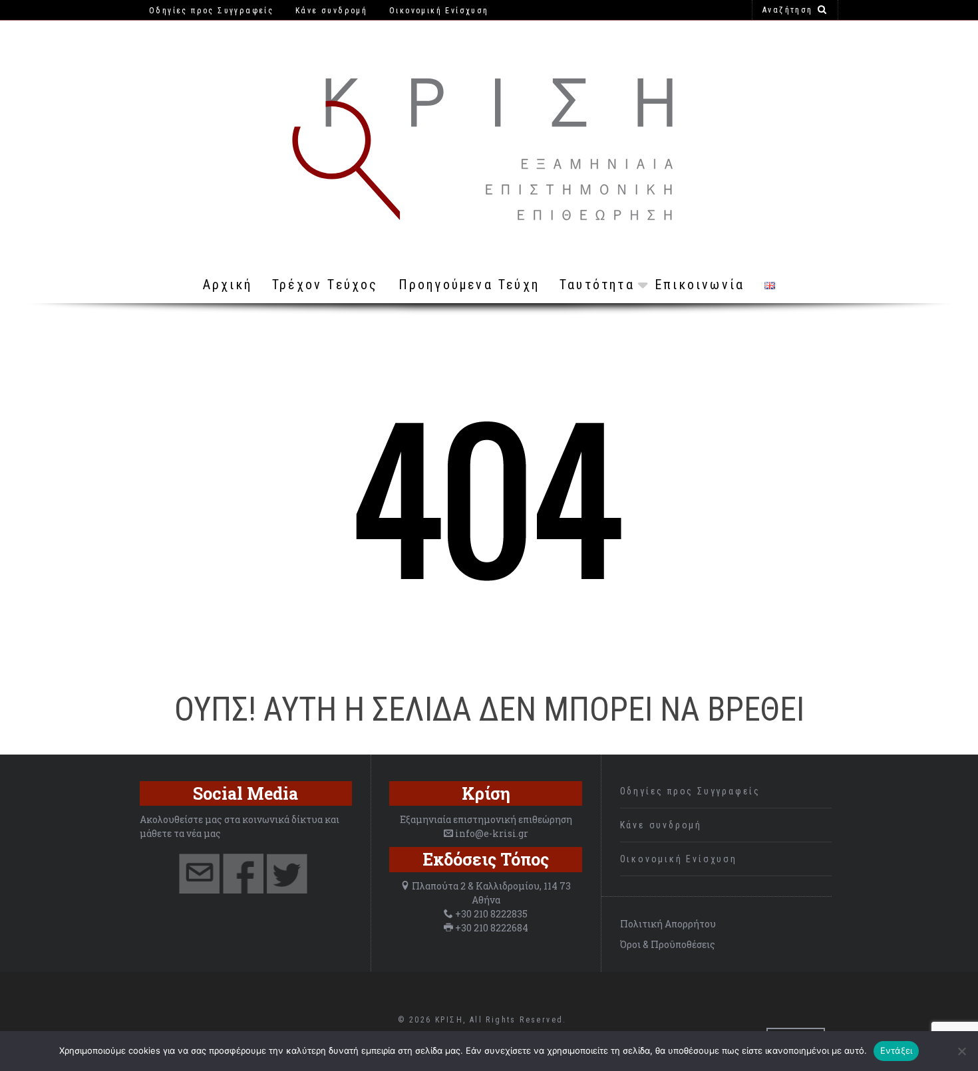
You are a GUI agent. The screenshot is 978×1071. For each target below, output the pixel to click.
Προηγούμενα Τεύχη (469, 285)
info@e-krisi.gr (491, 833)
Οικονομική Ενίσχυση (678, 859)
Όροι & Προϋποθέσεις (667, 944)
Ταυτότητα (597, 285)
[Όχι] (961, 1051)
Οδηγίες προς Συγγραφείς (690, 791)
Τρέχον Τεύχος (325, 285)
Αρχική (227, 285)
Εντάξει (896, 1050)
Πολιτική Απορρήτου (668, 923)
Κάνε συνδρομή (661, 825)
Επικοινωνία (699, 285)
